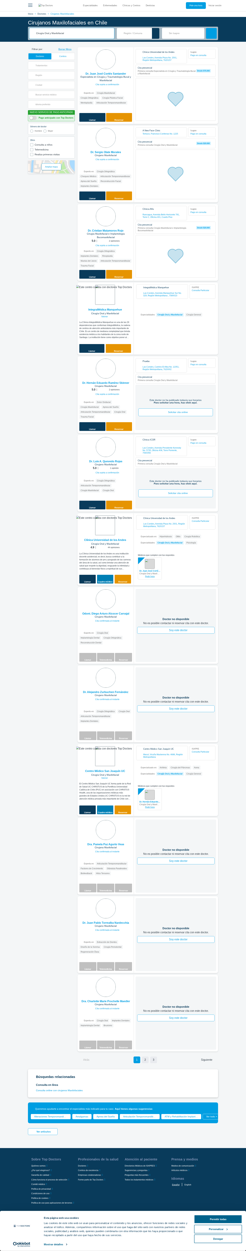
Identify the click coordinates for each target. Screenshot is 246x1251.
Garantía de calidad (40, 1175)
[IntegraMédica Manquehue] (105, 295)
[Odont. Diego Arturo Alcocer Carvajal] (106, 599)
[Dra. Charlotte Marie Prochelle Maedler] (106, 987)
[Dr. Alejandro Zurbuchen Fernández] (106, 678)
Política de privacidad (41, 1189)
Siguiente (206, 1059)
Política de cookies (39, 1198)
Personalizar (216, 1229)
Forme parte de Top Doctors (90, 1180)
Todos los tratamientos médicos (139, 1180)
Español (176, 1185)
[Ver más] (130, 54)
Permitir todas (218, 1219)
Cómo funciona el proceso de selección (49, 1180)
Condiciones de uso (40, 1193)
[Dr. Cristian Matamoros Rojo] (106, 216)
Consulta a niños (43, 144)
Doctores (41, 14)
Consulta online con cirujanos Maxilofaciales (59, 1090)
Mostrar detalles (53, 1244)
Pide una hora (195, 5)
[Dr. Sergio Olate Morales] (106, 138)
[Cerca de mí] (155, 33)
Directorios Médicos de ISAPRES (140, 1166)
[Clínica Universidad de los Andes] (105, 525)
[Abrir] (72, 66)
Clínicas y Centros (131, 5)
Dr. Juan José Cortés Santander (149, 571)
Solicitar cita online (178, 412)
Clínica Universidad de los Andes (105, 540)
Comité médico (38, 1184)
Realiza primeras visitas (47, 154)
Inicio (30, 14)
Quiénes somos (38, 1166)
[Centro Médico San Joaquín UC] (105, 756)
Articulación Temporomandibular (140, 1116)
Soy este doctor (178, 630)
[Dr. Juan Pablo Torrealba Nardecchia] (106, 908)
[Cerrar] (211, 1109)
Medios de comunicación (182, 1166)
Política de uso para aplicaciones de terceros (51, 1203)
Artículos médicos (179, 1170)
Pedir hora (150, 576)
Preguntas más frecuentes (136, 1175)
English (187, 1185)
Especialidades (90, 5)
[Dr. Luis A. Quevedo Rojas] (106, 447)
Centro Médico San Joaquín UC (105, 771)
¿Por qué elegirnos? (40, 1170)
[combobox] (74, 33)
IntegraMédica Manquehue (105, 309)
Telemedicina (42, 149)
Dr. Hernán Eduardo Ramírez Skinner (149, 802)
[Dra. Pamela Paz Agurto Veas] (106, 830)
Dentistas (150, 5)
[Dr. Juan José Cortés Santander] (106, 59)
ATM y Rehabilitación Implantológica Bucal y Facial (183, 1116)
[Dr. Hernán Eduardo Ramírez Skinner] (106, 368)
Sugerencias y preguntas (136, 1170)
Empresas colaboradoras (89, 1175)
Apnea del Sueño (106, 1116)
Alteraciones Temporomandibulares (52, 1116)
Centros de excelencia (88, 1170)
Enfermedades (110, 5)
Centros (62, 56)
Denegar (218, 1238)
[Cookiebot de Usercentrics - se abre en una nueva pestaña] (21, 1244)
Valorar (104, 316)
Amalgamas (82, 1116)
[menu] (30, 5)
